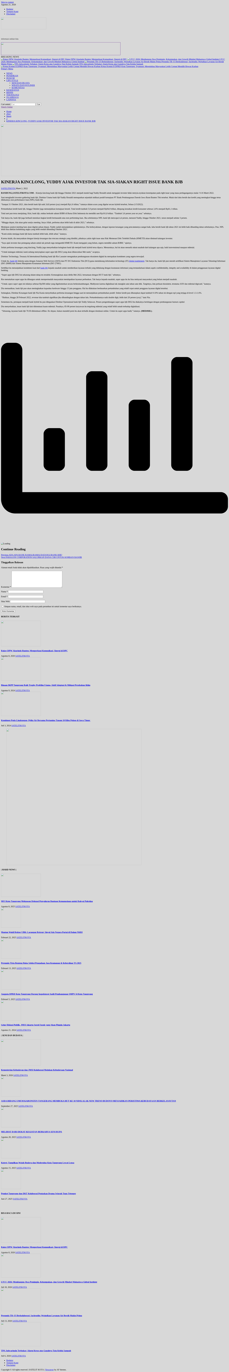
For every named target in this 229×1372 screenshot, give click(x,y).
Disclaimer (10, 14)
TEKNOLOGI (12, 95)
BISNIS (9, 92)
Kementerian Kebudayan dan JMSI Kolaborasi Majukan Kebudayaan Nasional (37, 1070)
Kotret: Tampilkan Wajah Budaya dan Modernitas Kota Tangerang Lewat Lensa (37, 1163)
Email (4, 596)
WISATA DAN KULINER (23, 85)
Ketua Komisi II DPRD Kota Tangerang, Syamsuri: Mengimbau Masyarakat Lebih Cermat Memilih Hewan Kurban (149, 66)
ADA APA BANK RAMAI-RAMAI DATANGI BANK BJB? (31, 555)
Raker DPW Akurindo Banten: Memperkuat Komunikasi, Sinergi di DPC (96, 59)
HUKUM (10, 78)
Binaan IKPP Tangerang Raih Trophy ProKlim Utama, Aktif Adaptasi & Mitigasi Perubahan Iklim (45, 685)
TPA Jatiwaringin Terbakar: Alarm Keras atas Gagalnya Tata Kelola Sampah (111, 64)
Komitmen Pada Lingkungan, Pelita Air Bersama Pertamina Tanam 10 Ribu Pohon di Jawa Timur (46, 720)
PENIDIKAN (12, 76)
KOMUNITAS (18, 88)
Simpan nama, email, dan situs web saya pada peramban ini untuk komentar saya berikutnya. (43, 606)
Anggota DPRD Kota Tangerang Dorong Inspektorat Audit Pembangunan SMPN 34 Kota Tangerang (47, 994)
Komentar (6, 587)
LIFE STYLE (12, 80)
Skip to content (7, 2)
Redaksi (9, 9)
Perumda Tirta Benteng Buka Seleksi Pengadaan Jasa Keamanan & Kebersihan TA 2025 (41, 963)
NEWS (9, 73)
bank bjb (13, 261)
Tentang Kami (12, 11)
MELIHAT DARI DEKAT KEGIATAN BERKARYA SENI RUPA (31, 1132)
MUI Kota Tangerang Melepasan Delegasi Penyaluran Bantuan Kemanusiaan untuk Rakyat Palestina (47, 901)
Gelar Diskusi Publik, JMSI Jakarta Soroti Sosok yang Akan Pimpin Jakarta (35, 1025)
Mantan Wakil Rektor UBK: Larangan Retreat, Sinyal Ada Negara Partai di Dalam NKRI (42, 932)
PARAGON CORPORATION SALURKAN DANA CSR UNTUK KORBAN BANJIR (41, 557)
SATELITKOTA (8, 188)
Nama (4, 591)
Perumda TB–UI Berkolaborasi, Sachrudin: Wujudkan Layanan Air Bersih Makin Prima (41, 1315)
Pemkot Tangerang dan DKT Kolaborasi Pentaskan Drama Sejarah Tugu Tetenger (38, 1193)
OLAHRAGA (12, 97)
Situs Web (5, 601)
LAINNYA (11, 99)
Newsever (49, 1370)
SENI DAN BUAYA (21, 83)
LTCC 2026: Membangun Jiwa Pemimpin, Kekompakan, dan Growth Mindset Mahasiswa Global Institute (49, 1282)
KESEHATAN (12, 90)
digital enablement (136, 261)
